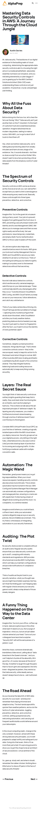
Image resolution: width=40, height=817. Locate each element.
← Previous (7, 779)
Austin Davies (16, 50)
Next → (34, 779)
